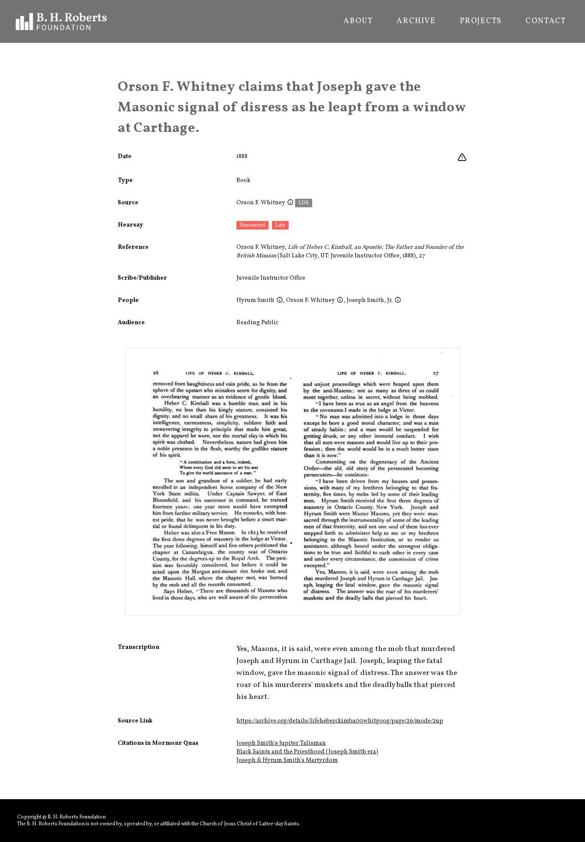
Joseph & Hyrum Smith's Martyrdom (287, 760)
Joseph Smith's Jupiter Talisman (281, 743)
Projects (480, 21)
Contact (545, 21)
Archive (416, 21)
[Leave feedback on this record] (462, 157)
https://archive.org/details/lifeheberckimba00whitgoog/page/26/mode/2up (339, 721)
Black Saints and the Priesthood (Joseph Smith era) (307, 752)
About (358, 21)
